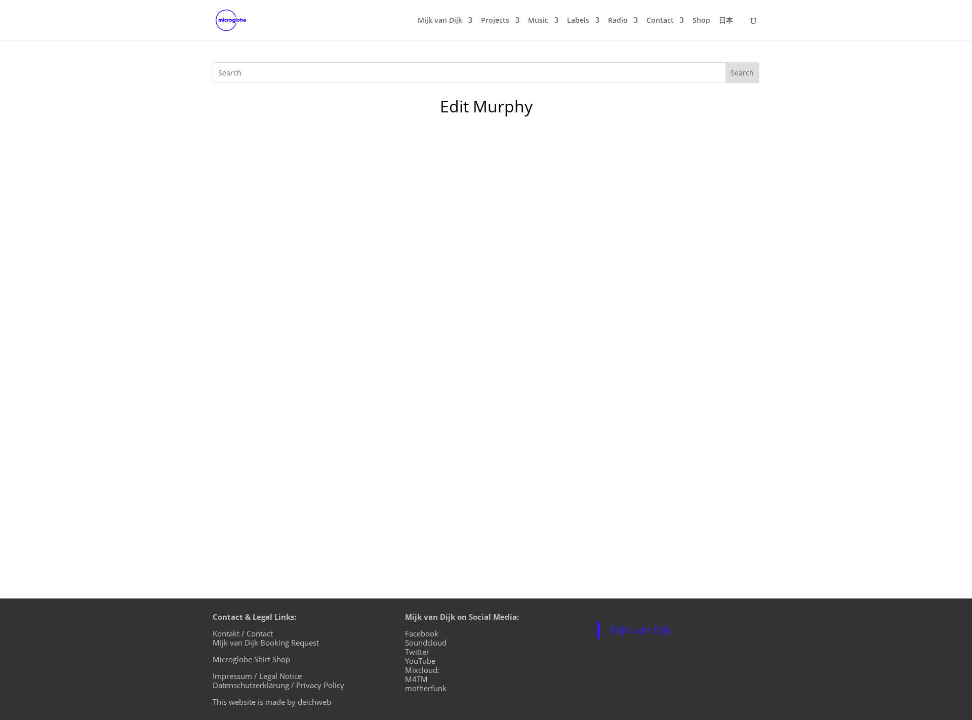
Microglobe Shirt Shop (251, 659)
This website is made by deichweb (272, 702)
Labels (578, 21)
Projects (495, 21)
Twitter (417, 652)
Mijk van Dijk (440, 21)
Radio (618, 21)
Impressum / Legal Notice (257, 676)
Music (538, 21)
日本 (726, 21)
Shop (701, 21)
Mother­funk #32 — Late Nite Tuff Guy (316, 452)
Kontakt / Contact (243, 633)
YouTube (420, 661)
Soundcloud (426, 642)
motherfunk (426, 688)
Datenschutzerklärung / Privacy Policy (278, 685)
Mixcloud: (422, 670)
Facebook (421, 633)
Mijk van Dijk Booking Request (266, 642)
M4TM (416, 679)
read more (243, 510)
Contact (660, 21)
